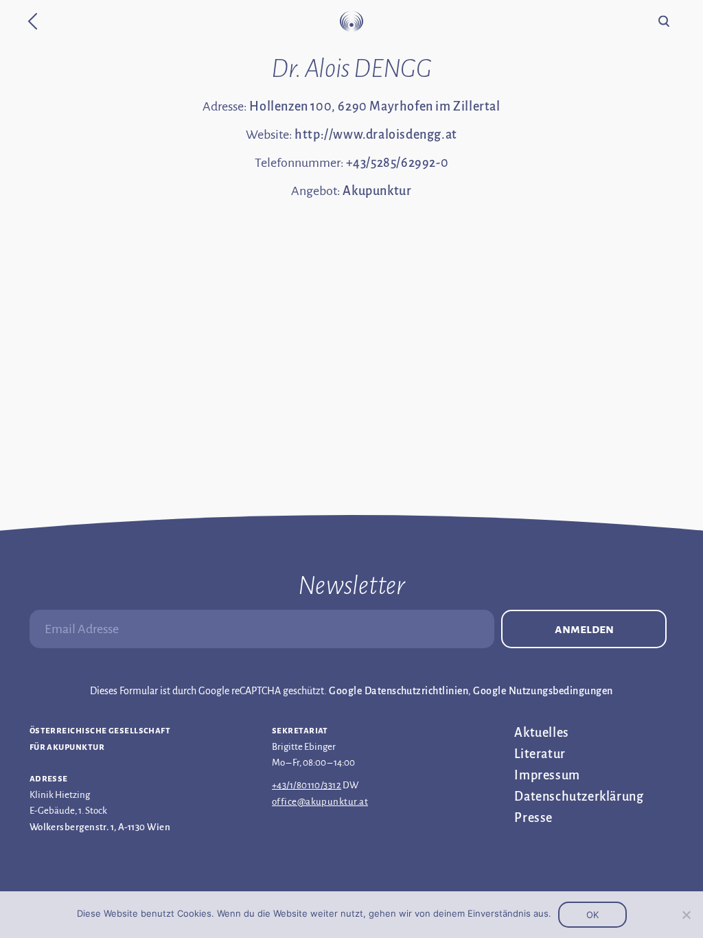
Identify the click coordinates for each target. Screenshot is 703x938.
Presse (533, 818)
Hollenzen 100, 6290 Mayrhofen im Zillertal (374, 106)
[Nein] (686, 915)
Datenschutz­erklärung (578, 796)
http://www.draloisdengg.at (376, 134)
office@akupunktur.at (320, 802)
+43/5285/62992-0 (397, 163)
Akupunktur (377, 191)
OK (592, 914)
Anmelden (584, 629)
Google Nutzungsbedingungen (542, 690)
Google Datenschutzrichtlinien (398, 690)
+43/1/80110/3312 (306, 785)
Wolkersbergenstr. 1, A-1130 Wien (100, 827)
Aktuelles (541, 733)
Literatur (539, 754)
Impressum (546, 775)
